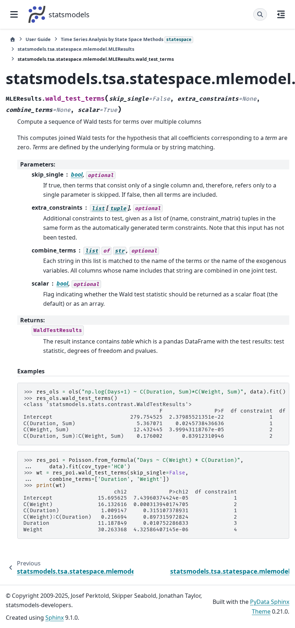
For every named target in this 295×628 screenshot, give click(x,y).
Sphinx (54, 618)
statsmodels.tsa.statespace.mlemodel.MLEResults (76, 49)
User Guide (38, 39)
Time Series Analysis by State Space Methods (126, 39)
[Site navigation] (14, 14)
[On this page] (281, 14)
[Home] (12, 39)
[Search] (260, 14)
